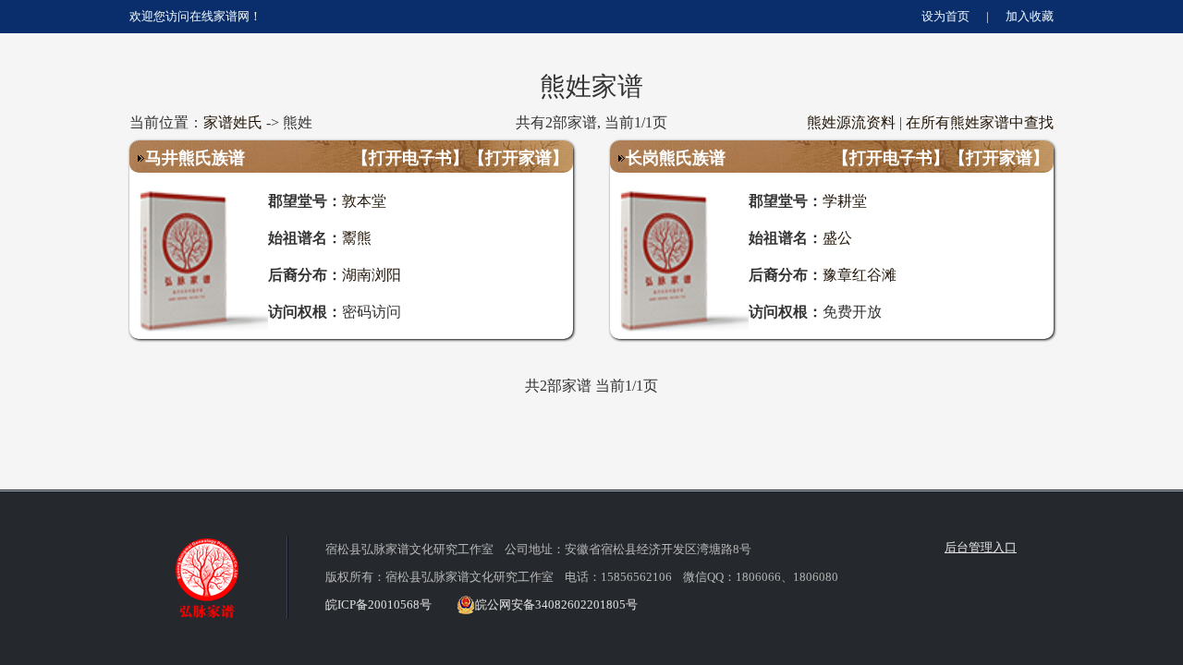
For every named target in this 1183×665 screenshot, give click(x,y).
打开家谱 (518, 157)
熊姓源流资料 (851, 122)
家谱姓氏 (232, 122)
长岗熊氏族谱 (676, 157)
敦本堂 (364, 200)
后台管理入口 (981, 547)
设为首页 (945, 16)
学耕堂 (845, 200)
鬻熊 (357, 237)
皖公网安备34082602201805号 (556, 604)
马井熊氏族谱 (195, 157)
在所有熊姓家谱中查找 (980, 122)
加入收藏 (1030, 16)
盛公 (837, 237)
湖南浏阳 (371, 274)
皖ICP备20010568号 (378, 604)
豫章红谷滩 (859, 274)
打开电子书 (410, 157)
